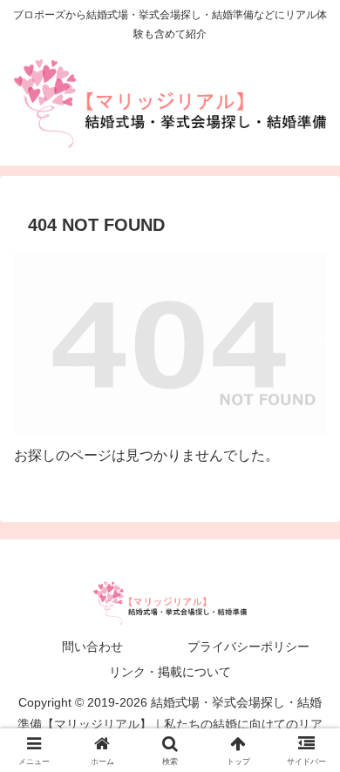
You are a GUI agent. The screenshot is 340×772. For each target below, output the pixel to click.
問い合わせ (92, 646)
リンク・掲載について (170, 672)
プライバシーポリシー (248, 646)
